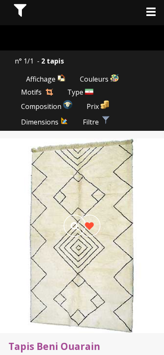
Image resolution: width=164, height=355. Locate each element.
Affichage (41, 79)
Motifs (31, 92)
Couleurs (95, 79)
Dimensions (40, 122)
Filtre (92, 122)
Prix (94, 106)
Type (76, 92)
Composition (42, 106)
